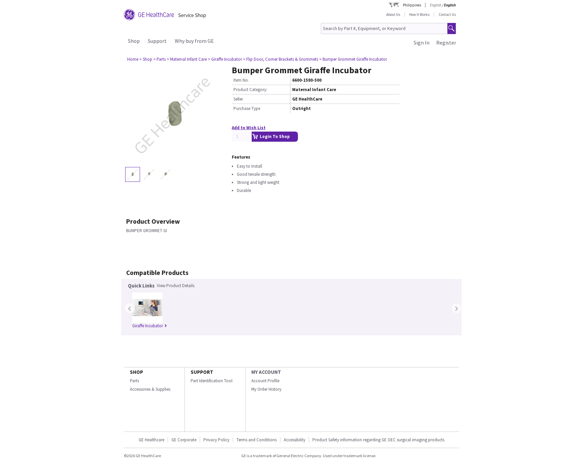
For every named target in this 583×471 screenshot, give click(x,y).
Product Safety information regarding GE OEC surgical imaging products (378, 440)
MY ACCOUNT (266, 372)
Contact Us (447, 14)
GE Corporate (183, 440)
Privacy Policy (216, 440)
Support (157, 40)
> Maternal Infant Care (187, 59)
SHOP (136, 372)
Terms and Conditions (257, 440)
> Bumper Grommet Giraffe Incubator (353, 59)
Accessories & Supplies (150, 389)
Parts (134, 381)
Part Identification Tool (211, 381)
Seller (238, 99)
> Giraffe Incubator (225, 59)
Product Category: (250, 89)
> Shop (145, 59)
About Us (393, 14)
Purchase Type (246, 108)
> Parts (159, 59)
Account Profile (265, 381)
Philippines (412, 5)
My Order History (266, 389)
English (435, 5)
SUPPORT (202, 372)
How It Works (419, 14)
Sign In (421, 42)
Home (132, 59)
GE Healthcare (151, 440)
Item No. (241, 80)
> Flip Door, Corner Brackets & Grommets (280, 59)
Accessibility (294, 440)
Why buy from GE (194, 40)
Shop (134, 40)
